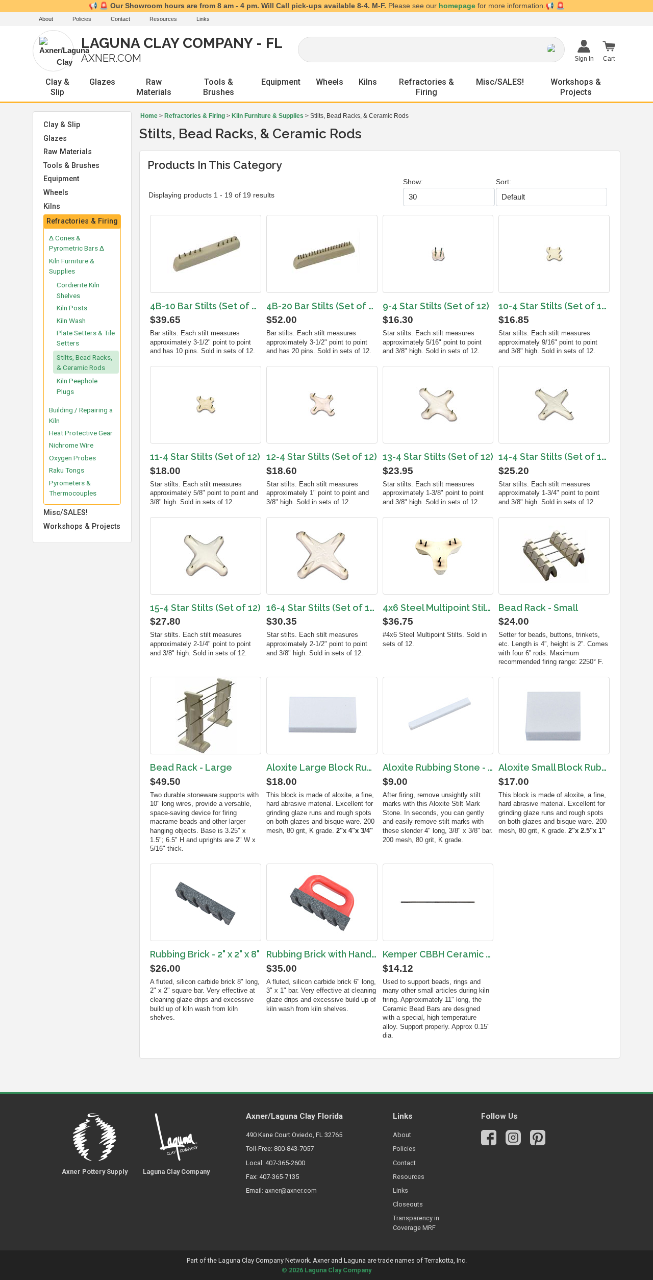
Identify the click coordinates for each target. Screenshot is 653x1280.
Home (149, 115)
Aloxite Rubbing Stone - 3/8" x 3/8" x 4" (438, 767)
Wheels (329, 82)
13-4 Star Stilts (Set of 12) (438, 456)
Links (203, 19)
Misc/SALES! (500, 82)
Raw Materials (153, 87)
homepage (457, 6)
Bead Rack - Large (191, 767)
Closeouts (408, 1204)
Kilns (368, 82)
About (46, 19)
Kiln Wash (71, 320)
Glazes (102, 82)
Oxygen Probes (72, 458)
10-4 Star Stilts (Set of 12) (554, 306)
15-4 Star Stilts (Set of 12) (205, 607)
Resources (163, 19)
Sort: (503, 182)
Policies (81, 19)
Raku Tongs (66, 470)
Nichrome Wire (71, 445)
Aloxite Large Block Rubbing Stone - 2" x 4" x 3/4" (322, 767)
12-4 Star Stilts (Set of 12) (321, 456)
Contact (120, 19)
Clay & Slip (57, 87)
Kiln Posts (72, 308)
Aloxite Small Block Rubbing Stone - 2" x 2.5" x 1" (554, 767)
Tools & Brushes (218, 87)
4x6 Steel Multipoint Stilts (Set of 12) (438, 607)
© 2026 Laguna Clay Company (326, 1270)
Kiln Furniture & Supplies (268, 115)
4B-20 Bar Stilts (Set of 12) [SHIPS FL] (322, 306)
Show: (413, 182)
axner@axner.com (291, 1190)
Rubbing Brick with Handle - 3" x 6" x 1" (322, 954)
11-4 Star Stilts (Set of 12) (205, 456)
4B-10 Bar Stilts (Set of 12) (205, 306)
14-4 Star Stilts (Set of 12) (554, 456)
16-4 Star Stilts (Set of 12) (322, 607)
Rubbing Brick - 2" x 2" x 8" (205, 954)
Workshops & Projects (575, 87)
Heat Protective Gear (81, 433)
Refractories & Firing (426, 87)
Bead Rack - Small (538, 607)
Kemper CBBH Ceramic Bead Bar (438, 954)
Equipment (280, 82)
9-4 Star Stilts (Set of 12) (436, 306)
